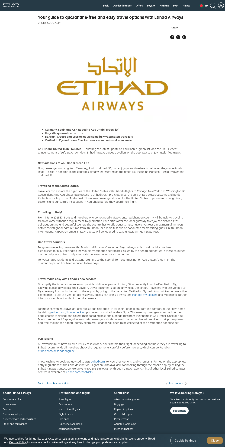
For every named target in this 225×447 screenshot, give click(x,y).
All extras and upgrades (127, 399)
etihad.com (98, 361)
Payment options (123, 409)
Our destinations (122, 5)
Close (215, 440)
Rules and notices (123, 428)
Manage (164, 5)
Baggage (119, 404)
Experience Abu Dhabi (70, 424)
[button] (204, 6)
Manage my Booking (145, 295)
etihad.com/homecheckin (67, 312)
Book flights (65, 399)
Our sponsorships (12, 414)
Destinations (65, 404)
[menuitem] (106, 5)
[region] (112, 440)
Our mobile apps (123, 414)
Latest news (9, 404)
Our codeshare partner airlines (19, 419)
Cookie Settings (185, 440)
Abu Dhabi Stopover (69, 428)
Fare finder (64, 419)
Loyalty (151, 5)
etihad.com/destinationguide (56, 351)
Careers (7, 409)
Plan (175, 5)
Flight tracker (66, 414)
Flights (186, 5)
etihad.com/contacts (79, 372)
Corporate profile (12, 399)
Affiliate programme (125, 424)
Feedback (179, 411)
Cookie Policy (18, 442)
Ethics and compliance (15, 424)
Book (106, 5)
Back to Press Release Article (53, 383)
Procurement (121, 419)
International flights (69, 409)
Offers (139, 5)
